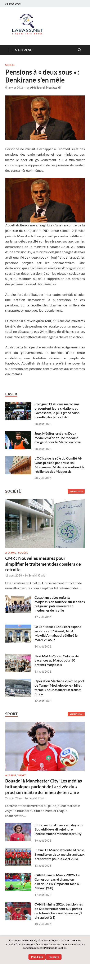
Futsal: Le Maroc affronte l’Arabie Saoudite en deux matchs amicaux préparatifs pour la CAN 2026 (60, 854)
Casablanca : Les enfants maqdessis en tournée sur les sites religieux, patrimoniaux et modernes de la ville (60, 603)
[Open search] (79, 50)
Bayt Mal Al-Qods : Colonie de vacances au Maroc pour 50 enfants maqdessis (57, 660)
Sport (22, 775)
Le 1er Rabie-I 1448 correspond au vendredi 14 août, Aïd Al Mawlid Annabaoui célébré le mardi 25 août (58, 633)
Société (10, 65)
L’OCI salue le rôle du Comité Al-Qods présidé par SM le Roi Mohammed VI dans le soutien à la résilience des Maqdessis (59, 464)
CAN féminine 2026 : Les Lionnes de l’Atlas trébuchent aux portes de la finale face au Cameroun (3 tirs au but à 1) (59, 910)
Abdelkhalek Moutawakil (45, 87)
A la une (10, 552)
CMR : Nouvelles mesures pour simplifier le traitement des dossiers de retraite (43, 563)
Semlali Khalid (37, 575)
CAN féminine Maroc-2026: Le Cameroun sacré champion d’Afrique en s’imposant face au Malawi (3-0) (58, 881)
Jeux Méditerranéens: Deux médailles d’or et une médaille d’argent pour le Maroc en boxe (58, 437)
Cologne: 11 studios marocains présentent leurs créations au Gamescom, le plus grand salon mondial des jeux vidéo (57, 410)
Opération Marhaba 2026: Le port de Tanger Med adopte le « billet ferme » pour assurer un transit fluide (59, 687)
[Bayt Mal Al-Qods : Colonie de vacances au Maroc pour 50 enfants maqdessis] (18, 656)
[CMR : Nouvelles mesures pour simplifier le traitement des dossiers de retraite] (45, 501)
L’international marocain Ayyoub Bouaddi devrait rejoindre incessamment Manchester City (58, 829)
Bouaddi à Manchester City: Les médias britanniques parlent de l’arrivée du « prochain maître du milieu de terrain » (43, 786)
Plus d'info (37, 956)
